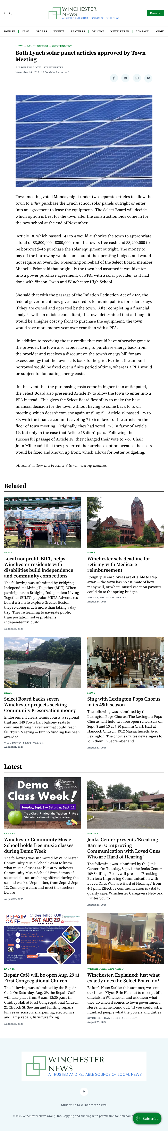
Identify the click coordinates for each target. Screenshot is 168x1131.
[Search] (10, 13)
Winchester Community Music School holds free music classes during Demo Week (39, 845)
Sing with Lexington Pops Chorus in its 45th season (123, 701)
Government (62, 46)
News (26, 31)
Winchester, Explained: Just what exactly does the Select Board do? (123, 977)
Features (78, 31)
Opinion (98, 31)
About (160, 31)
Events (58, 31)
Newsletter (119, 31)
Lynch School (38, 46)
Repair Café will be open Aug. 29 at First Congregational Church (41, 977)
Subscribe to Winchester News (84, 1105)
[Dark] (5, 13)
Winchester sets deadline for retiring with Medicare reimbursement (118, 564)
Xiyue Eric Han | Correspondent (112, 1018)
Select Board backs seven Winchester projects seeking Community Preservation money (40, 704)
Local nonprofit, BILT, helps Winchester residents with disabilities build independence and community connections (38, 567)
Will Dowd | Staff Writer (107, 597)
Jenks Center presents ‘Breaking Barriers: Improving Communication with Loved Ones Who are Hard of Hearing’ (123, 848)
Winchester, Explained (105, 968)
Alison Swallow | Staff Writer (40, 67)
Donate (155, 13)
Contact (142, 31)
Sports (41, 31)
